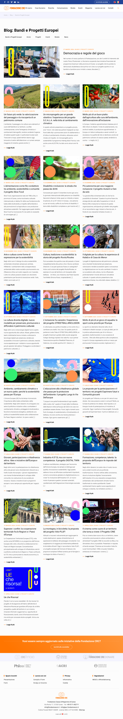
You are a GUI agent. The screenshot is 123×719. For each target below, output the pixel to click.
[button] (118, 8)
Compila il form (39, 679)
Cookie (65, 683)
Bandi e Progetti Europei (13, 37)
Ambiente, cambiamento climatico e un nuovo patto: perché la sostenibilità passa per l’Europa (21, 391)
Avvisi (29, 37)
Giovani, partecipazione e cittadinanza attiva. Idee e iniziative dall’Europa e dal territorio (22, 460)
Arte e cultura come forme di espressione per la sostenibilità (18, 256)
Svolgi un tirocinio (40, 683)
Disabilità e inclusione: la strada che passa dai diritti (60, 187)
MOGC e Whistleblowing (102, 679)
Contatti (110, 8)
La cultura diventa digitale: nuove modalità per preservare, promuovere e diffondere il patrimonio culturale (22, 323)
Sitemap (82, 710)
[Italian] (117, 2)
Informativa (67, 679)
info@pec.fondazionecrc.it (70, 707)
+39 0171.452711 (73, 704)
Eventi (80, 8)
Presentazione (9, 679)
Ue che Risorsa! (11, 597)
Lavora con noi (100, 8)
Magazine (88, 8)
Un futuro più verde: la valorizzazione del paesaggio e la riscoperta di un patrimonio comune (21, 117)
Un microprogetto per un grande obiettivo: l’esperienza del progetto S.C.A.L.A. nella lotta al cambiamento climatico (60, 119)
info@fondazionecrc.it (51, 707)
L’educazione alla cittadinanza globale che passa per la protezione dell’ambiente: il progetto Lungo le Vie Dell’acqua (61, 393)
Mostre (73, 8)
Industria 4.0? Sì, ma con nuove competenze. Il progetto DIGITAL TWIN (61, 459)
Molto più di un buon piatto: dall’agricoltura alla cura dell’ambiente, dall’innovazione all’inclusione (100, 117)
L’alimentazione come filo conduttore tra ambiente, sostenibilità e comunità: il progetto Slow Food (22, 188)
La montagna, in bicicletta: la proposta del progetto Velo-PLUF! (61, 530)
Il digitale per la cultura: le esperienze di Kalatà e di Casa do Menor (101, 256)
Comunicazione (62, 8)
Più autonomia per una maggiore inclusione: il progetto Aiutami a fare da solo (99, 188)
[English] (114, 2)
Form (6, 683)
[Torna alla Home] (14, 8)
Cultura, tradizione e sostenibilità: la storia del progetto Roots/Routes (59, 256)
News (66, 37)
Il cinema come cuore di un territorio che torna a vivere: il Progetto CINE (100, 530)
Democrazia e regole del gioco (84, 53)
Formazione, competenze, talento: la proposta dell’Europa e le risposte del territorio (100, 460)
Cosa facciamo (40, 8)
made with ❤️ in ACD (61, 714)
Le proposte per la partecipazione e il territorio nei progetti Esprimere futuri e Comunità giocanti (101, 391)
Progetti (38, 37)
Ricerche (51, 8)
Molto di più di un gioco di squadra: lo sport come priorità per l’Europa (100, 322)
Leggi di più (70, 74)
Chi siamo (28, 8)
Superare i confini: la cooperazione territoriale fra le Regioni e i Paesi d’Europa (20, 531)
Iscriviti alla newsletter (102, 2)
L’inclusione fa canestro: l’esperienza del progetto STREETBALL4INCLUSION (61, 322)
